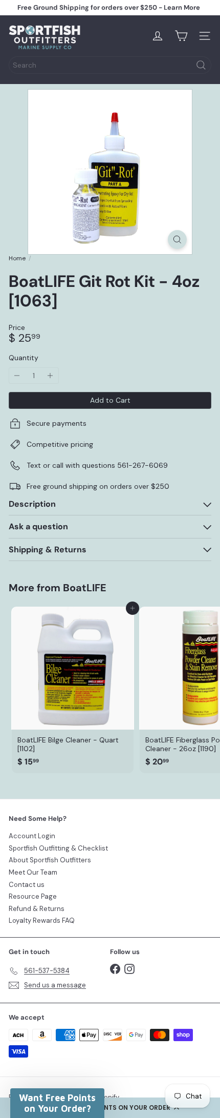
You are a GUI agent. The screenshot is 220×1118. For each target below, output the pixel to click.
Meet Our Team (33, 872)
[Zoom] (177, 239)
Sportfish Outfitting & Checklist (58, 848)
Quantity (23, 358)
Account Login (32, 836)
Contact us (27, 884)
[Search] (201, 65)
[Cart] (181, 36)
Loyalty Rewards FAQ (42, 920)
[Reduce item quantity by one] (17, 375)
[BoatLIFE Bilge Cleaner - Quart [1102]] (72, 690)
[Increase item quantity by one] (50, 375)
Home (17, 258)
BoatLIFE (84, 587)
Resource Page (33, 896)
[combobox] (110, 65)
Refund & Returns (36, 908)
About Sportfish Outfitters (50, 860)
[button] (110, 1108)
